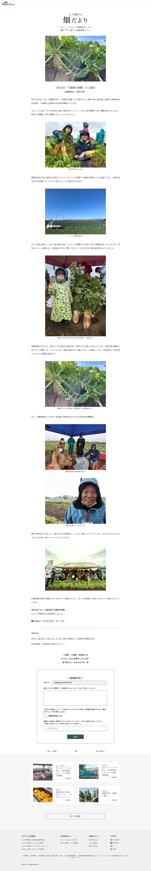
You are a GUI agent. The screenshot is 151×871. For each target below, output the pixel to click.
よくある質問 (93, 843)
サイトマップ (76, 857)
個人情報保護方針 (71, 856)
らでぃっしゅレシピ (67, 840)
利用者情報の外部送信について (89, 856)
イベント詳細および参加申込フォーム (47, 613)
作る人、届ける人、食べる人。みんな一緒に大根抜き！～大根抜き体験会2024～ (63, 638)
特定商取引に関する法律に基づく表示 (50, 856)
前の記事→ (100, 751)
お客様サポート (94, 836)
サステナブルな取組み (28, 836)
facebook (116, 843)
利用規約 (33, 856)
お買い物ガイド (94, 840)
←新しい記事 (51, 751)
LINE (114, 849)
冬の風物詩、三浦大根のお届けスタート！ (48, 643)
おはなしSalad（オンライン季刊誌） (33, 849)
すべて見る (75, 816)
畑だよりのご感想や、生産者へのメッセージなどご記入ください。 (70, 688)
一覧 (75, 751)
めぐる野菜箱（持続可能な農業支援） (33, 840)
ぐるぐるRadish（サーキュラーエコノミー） (35, 846)
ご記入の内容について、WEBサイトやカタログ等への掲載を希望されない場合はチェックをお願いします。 (75, 710)
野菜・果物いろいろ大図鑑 (69, 843)
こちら (80, 169)
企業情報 (25, 856)
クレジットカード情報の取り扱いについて (114, 856)
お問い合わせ (93, 846)
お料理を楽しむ (66, 836)
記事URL (47, 682)
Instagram (116, 840)
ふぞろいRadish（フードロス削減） (32, 843)
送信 (75, 736)
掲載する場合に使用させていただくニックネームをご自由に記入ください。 (74, 722)
